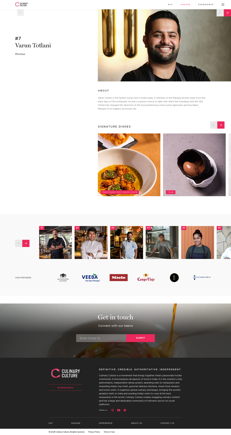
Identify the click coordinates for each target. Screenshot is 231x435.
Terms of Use (109, 432)
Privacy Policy (94, 432)
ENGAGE (186, 4)
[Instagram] (112, 410)
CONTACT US (167, 423)
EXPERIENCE (206, 4)
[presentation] (213, 125)
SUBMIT (140, 338)
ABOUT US (136, 423)
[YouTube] (118, 410)
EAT (170, 4)
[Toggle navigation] (222, 4)
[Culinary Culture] (21, 4)
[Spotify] (125, 410)
